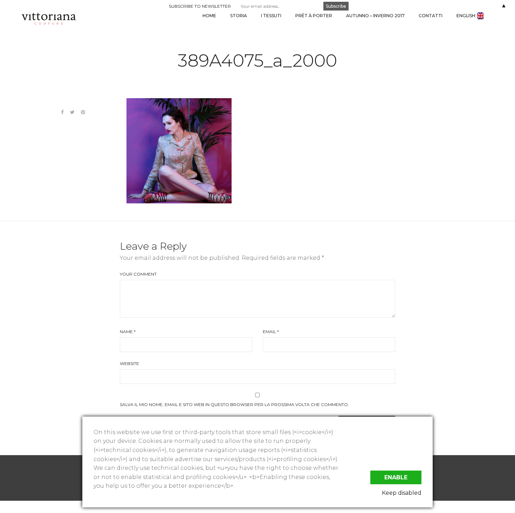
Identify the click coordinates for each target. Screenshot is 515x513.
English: (466, 15)
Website (129, 363)
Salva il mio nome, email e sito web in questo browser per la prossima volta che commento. (234, 404)
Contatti (430, 15)
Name (128, 331)
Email (271, 331)
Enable (395, 477)
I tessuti (271, 15)
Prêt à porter (313, 15)
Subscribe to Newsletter (200, 6)
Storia (238, 15)
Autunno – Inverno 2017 (375, 15)
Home (209, 15)
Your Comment (138, 274)
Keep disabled (401, 493)
